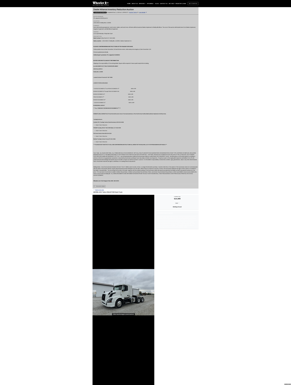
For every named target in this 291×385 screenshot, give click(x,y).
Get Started (193, 3)
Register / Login (181, 3)
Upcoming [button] (150, 3)
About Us (135, 3)
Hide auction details (100, 186)
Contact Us (163, 3)
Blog (157, 3)
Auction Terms (133, 12)
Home (128, 3)
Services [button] (142, 3)
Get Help (171, 3)
